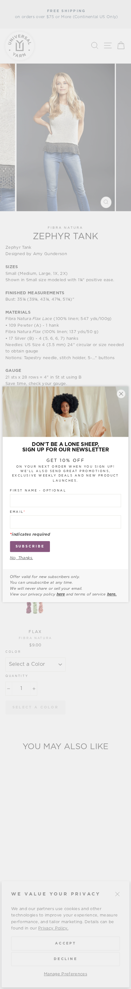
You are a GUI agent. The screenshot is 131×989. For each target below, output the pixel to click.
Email (17, 512)
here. (112, 594)
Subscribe (30, 546)
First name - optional (38, 490)
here (61, 594)
